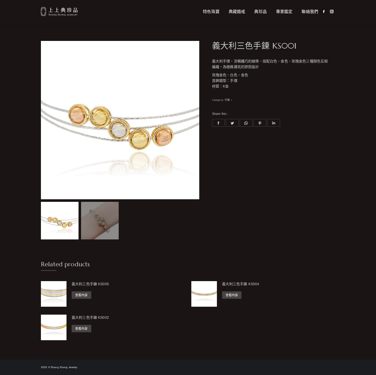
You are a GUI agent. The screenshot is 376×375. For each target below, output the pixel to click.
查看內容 (81, 295)
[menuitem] (211, 11)
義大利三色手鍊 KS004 (240, 284)
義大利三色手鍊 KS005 (90, 284)
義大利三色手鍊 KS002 (90, 317)
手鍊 (227, 99)
